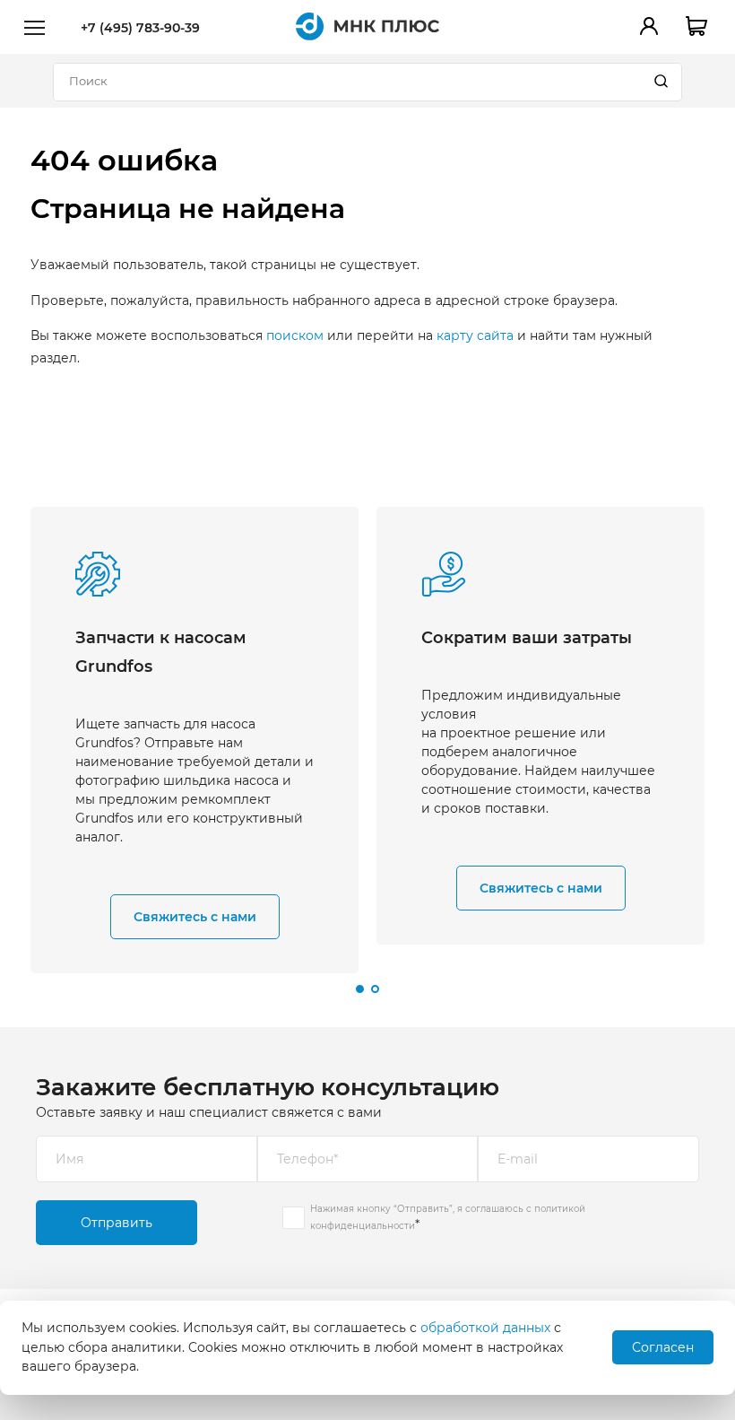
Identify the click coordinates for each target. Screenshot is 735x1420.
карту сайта (475, 335)
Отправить (116, 1223)
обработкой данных (485, 1328)
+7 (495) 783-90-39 (140, 28)
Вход (649, 26)
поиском (295, 335)
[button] (360, 989)
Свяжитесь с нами (195, 917)
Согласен (663, 1347)
